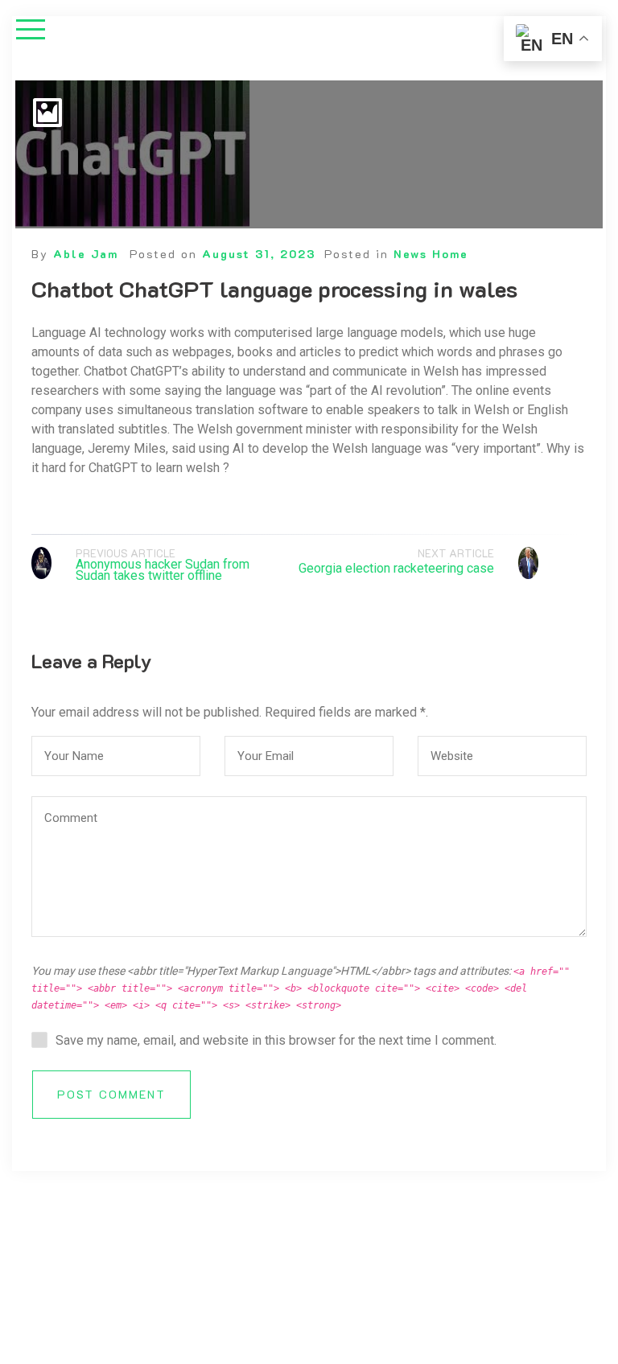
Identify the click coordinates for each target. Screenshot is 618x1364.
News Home (430, 253)
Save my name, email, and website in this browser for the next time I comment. (276, 1040)
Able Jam (85, 253)
